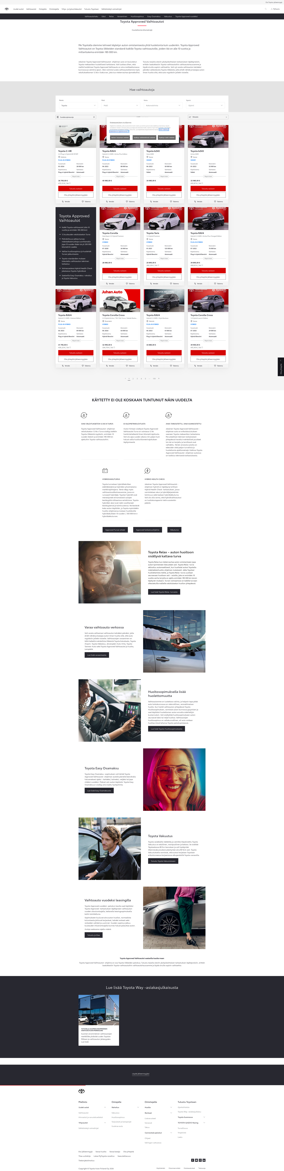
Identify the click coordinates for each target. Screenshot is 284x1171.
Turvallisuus (183, 1128)
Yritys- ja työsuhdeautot (72, 9)
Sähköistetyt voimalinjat (111, 9)
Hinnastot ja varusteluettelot (91, 1117)
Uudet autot (18, 9)
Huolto (148, 1107)
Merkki (61, 100)
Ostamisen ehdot (174, 1168)
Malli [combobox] (106, 105)
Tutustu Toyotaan (91, 9)
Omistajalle (54, 9)
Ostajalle (43, 9)
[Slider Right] (94, 136)
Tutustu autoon (75, 188)
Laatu (180, 1137)
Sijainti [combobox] (191, 105)
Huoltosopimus (118, 1117)
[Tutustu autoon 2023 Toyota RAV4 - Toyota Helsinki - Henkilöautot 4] (164, 300)
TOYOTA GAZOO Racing (188, 1122)
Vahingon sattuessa (153, 1142)
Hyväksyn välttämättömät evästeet (144, 137)
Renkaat (148, 1112)
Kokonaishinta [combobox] (152, 105)
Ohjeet (147, 1138)
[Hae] (266, 8)
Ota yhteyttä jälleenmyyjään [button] (76, 195)
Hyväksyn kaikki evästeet (166, 137)
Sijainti (188, 100)
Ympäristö (182, 1132)
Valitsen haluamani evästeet (120, 137)
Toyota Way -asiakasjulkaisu (189, 1111)
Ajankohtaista (183, 1107)
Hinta (146, 100)
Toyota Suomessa (185, 1117)
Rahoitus (115, 1107)
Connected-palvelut (153, 1132)
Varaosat (148, 1122)
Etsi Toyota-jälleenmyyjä (274, 2)
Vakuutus (115, 1112)
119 (154, 378)
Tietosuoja (201, 1168)
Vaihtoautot (31, 9)
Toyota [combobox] (64, 105)
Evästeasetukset (189, 1168)
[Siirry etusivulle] (6, 9)
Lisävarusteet (150, 1118)
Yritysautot (83, 1122)
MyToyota (276, 9)
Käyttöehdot (161, 1168)
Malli (103, 100)
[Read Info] (70, 183)
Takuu (147, 1127)
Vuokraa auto (117, 1126)
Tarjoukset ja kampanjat (121, 1121)
